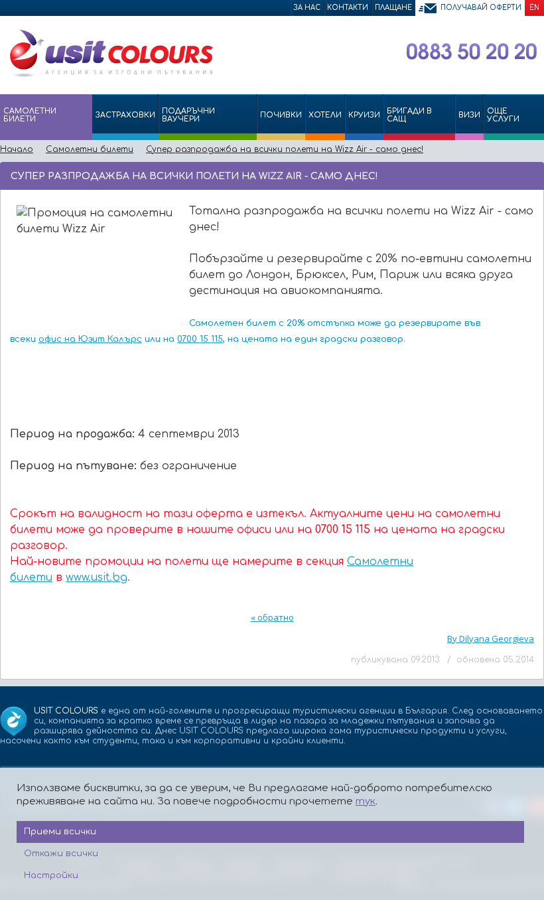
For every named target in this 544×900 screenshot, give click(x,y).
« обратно (272, 617)
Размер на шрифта (531, 175)
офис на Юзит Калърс (90, 339)
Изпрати (489, 175)
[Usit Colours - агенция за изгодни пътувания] (110, 75)
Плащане (393, 7)
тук (365, 801)
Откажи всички (61, 853)
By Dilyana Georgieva (490, 638)
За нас (306, 7)
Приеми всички (60, 831)
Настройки (51, 875)
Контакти (347, 7)
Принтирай (512, 175)
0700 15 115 (200, 339)
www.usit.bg (96, 577)
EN (534, 7)
